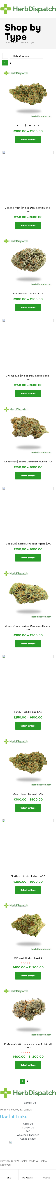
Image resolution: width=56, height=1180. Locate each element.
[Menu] (28, 2)
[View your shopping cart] (55, 16)
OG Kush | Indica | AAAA (28, 958)
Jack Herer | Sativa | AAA (28, 793)
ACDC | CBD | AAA (28, 125)
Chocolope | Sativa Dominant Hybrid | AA (28, 461)
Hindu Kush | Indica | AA (28, 711)
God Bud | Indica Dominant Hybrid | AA (28, 543)
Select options (28, 139)
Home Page (10, 42)
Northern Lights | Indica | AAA (28, 875)
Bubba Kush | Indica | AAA (28, 293)
